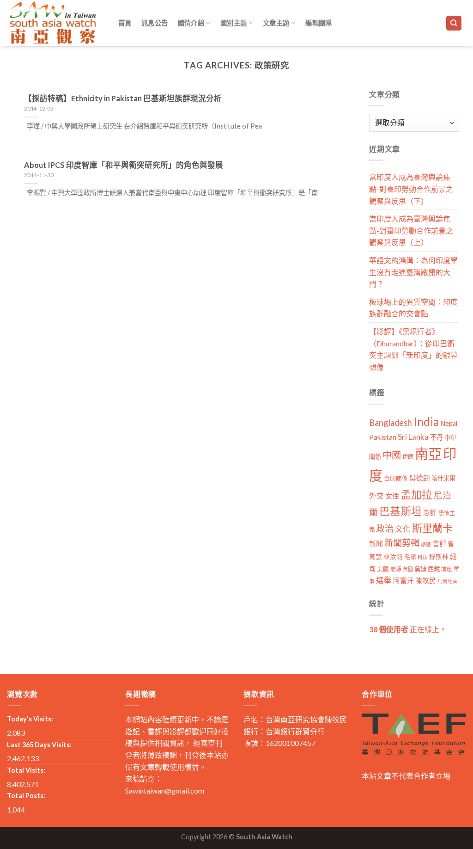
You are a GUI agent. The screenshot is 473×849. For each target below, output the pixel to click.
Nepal (449, 423)
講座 (446, 569)
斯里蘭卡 (432, 528)
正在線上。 (408, 629)
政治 (385, 528)
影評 (430, 513)
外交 (376, 495)
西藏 (434, 568)
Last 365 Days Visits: (39, 745)
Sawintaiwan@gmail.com (164, 790)
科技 (423, 557)
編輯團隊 (318, 23)
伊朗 (407, 456)
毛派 (410, 556)
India (426, 421)
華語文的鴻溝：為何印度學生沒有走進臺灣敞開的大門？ (413, 272)
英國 (408, 569)
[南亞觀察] (53, 23)
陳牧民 (425, 580)
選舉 (384, 580)
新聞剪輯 (401, 542)
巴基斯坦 (400, 511)
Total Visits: (26, 770)
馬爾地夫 (447, 581)
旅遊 (426, 544)
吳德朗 (419, 478)
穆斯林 (439, 556)
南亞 (428, 453)
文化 (403, 529)
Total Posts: (26, 796)
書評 (439, 543)
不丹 (436, 437)
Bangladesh (390, 423)
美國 (383, 569)
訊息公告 (154, 23)
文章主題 (276, 23)
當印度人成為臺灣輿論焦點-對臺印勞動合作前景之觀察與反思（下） (411, 188)
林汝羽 (393, 556)
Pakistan (382, 437)
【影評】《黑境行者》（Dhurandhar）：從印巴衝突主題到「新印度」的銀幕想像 (413, 349)
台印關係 (396, 478)
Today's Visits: (30, 719)
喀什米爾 (443, 478)
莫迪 (420, 568)
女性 (392, 496)
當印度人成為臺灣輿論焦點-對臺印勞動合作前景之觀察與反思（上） (411, 230)
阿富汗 (403, 580)
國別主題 (233, 23)
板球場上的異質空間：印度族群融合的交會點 (413, 307)
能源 (395, 569)
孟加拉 (416, 494)
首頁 (125, 23)
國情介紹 (191, 23)
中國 (391, 455)
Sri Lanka (413, 437)
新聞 (376, 543)
